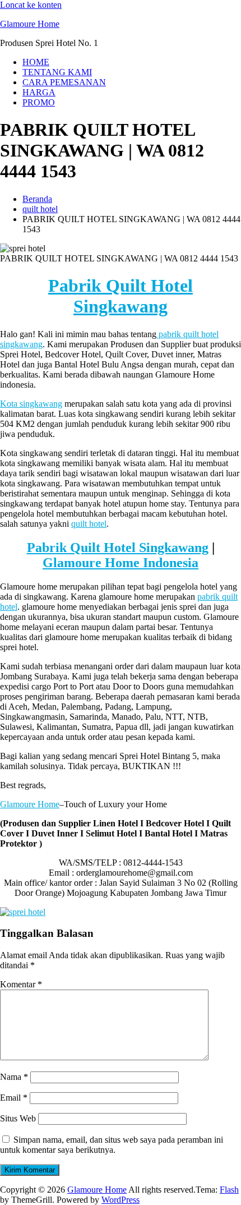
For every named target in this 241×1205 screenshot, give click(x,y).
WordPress (120, 1199)
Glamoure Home (29, 24)
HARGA (38, 92)
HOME (35, 62)
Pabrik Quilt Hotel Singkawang (120, 295)
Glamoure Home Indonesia (120, 562)
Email (13, 1097)
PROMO (38, 102)
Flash (229, 1189)
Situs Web (18, 1118)
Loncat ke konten (31, 5)
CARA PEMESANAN (64, 82)
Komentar (21, 984)
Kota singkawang (31, 403)
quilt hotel (40, 209)
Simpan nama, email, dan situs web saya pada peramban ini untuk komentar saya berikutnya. (111, 1145)
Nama (14, 1077)
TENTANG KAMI (57, 72)
